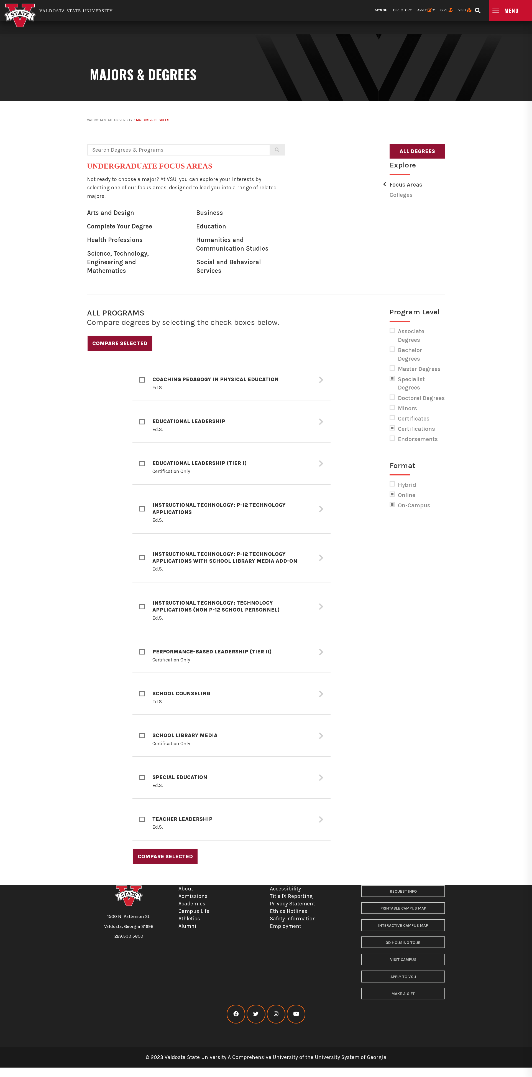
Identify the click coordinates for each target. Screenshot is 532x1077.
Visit (462, 10)
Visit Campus (403, 959)
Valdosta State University (109, 120)
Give (444, 10)
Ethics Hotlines (288, 911)
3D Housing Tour (403, 942)
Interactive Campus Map (403, 925)
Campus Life (193, 911)
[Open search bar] (477, 8)
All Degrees (417, 151)
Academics (191, 903)
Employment (285, 926)
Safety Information (293, 918)
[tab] (231, 380)
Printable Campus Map (403, 908)
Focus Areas (406, 184)
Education (211, 226)
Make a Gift (403, 993)
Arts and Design (110, 213)
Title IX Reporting (291, 896)
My (381, 10)
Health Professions (115, 240)
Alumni (187, 926)
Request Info (403, 891)
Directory (402, 10)
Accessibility (285, 888)
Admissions (193, 896)
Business (209, 213)
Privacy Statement (292, 903)
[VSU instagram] (276, 1014)
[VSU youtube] (296, 1014)
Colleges (401, 195)
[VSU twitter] (256, 1014)
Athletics (189, 918)
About (185, 888)
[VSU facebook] (236, 1014)
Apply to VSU (403, 976)
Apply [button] (422, 10)
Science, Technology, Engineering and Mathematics (118, 262)
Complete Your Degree (119, 226)
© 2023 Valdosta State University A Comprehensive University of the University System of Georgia (266, 1057)
